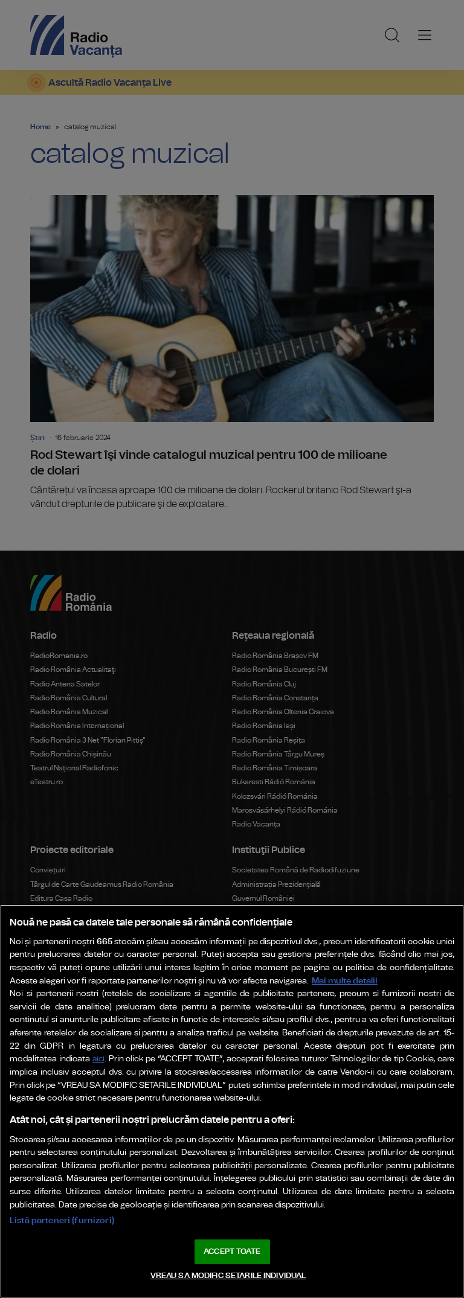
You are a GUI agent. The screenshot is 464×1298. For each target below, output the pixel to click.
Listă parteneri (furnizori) (62, 1220)
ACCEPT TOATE (232, 1252)
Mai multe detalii (345, 980)
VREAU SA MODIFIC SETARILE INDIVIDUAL (228, 1276)
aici (98, 1059)
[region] (232, 1101)
